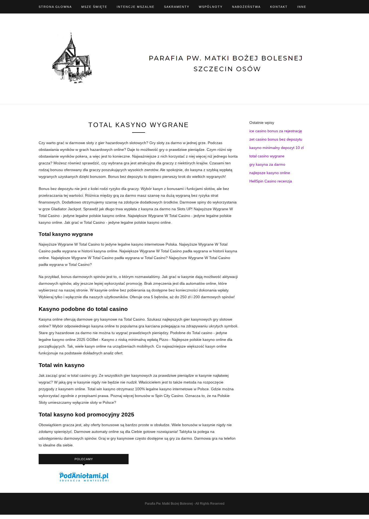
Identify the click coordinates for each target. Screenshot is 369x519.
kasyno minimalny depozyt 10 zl (276, 147)
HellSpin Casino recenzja (270, 181)
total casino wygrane (266, 156)
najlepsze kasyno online (269, 173)
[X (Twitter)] (328, 6)
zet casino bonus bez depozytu (275, 139)
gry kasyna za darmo (267, 164)
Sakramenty (176, 6)
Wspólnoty (211, 6)
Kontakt (279, 6)
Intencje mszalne (136, 6)
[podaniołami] (83, 481)
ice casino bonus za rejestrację (275, 131)
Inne (301, 6)
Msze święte (94, 6)
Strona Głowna (55, 6)
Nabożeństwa (246, 6)
